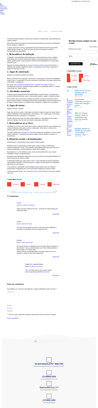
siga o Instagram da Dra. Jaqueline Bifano (35, 171)
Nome (70, 56)
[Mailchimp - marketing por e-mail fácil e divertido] (93, 65)
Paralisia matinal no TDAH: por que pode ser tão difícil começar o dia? (83, 132)
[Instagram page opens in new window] (96, 1)
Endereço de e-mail (75, 49)
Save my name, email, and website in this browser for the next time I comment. (32, 314)
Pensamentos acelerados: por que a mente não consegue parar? (83, 102)
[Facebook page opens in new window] (93, 1)
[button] (14, 184)
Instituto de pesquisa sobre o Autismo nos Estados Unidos (35, 84)
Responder (56, 214)
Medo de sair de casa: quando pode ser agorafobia (83, 93)
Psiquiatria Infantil (56, 31)
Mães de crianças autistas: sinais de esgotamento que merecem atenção (81, 116)
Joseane (19, 203)
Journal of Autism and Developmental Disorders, (42, 65)
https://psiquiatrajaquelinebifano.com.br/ (37, 272)
